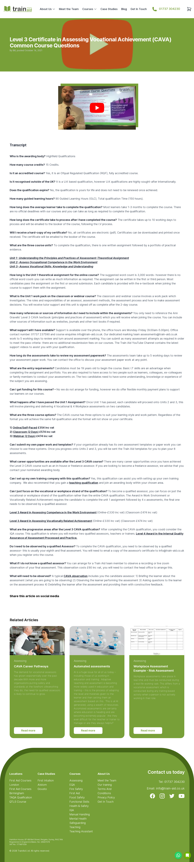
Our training (105, 784)
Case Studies (109, 9)
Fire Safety (76, 789)
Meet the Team (69, 9)
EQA (72, 784)
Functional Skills (79, 801)
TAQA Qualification (20, 797)
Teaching (74, 827)
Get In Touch (138, 9)
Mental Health (78, 818)
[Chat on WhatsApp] (178, 855)
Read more (28, 730)
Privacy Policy (106, 797)
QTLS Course (17, 801)
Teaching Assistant (81, 831)
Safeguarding (77, 822)
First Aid (74, 793)
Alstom (42, 784)
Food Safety (77, 797)
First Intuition (46, 780)
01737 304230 (169, 9)
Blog (124, 9)
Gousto (42, 789)
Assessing (20, 660)
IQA (71, 810)
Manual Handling (79, 814)
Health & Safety (79, 805)
